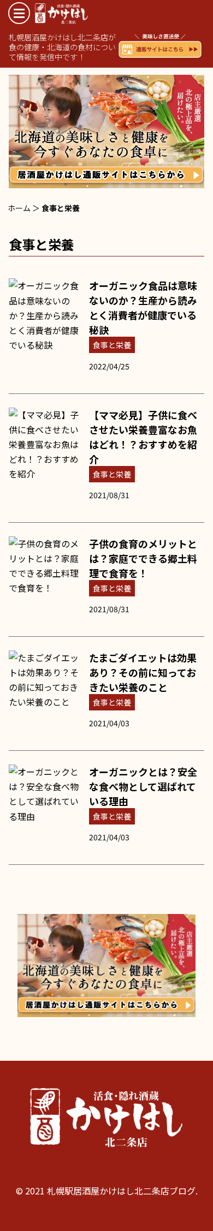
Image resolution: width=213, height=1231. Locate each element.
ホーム (19, 207)
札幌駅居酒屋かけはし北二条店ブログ (98, 14)
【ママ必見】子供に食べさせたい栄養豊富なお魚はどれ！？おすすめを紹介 (143, 437)
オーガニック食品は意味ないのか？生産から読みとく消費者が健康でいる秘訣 (143, 307)
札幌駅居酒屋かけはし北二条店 (106, 1119)
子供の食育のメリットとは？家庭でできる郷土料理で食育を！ (143, 558)
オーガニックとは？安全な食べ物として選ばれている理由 (143, 786)
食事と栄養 (112, 344)
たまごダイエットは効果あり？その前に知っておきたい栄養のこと (143, 672)
